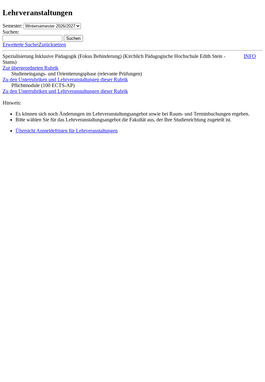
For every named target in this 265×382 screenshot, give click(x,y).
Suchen (73, 38)
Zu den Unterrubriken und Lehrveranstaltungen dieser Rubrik (65, 79)
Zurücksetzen (52, 44)
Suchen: (11, 32)
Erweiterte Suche (20, 44)
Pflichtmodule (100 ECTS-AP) (43, 85)
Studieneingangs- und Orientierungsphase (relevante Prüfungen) (76, 73)
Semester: (12, 25)
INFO (250, 56)
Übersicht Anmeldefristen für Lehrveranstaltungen (67, 130)
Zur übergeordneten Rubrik (30, 68)
